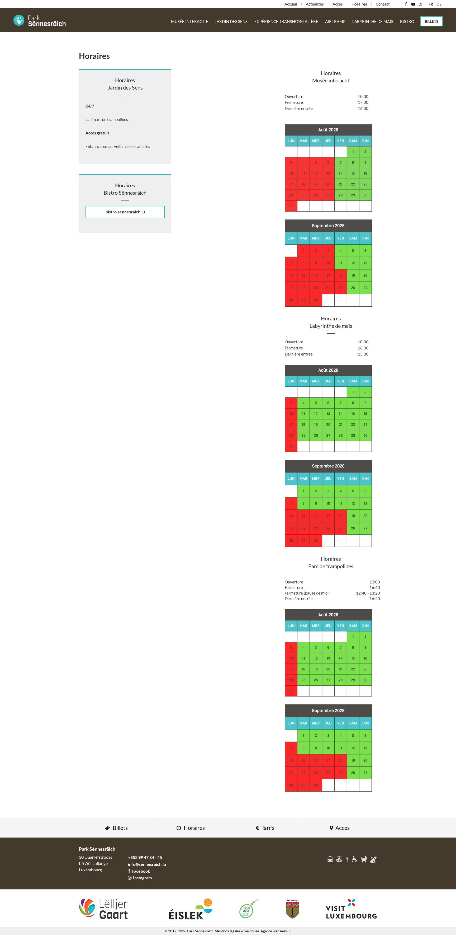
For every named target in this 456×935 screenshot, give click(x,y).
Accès (337, 4)
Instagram (142, 877)
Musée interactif (189, 21)
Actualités (315, 4)
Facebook (141, 870)
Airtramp (335, 21)
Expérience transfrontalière (286, 21)
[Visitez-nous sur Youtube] (413, 4)
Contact (383, 4)
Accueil (290, 4)
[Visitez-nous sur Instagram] (420, 4)
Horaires (359, 4)
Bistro (407, 21)
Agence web (270, 931)
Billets (431, 21)
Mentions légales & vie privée (237, 931)
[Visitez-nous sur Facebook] (405, 4)
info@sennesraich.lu (147, 864)
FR (431, 4)
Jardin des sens (231, 21)
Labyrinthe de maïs (372, 21)
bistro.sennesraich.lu (125, 211)
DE (438, 4)
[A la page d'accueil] (39, 20)
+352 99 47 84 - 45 (145, 857)
